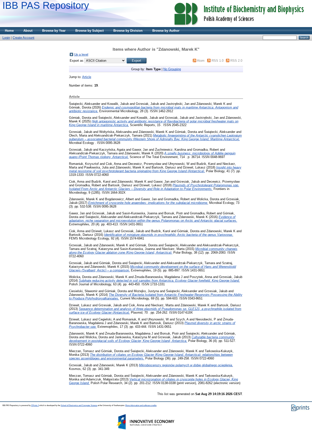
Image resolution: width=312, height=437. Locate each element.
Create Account (23, 38)
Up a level (81, 54)
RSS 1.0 (218, 60)
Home (9, 30)
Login (6, 38)
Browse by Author (165, 30)
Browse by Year (54, 30)
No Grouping (172, 69)
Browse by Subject (89, 30)
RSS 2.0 (236, 60)
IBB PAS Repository (45, 5)
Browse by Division (128, 30)
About (27, 30)
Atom (201, 60)
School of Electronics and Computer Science (79, 405)
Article (86, 77)
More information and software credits (140, 405)
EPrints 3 (35, 405)
